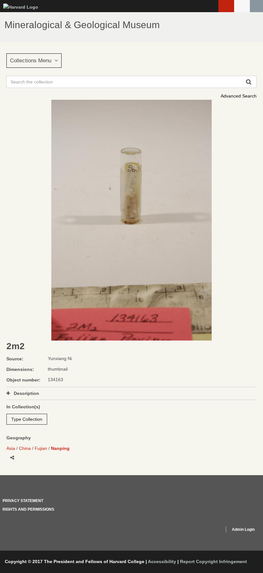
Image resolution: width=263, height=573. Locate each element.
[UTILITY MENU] (242, 6)
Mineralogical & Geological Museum (82, 25)
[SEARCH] (256, 6)
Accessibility (162, 561)
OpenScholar (207, 530)
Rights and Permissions (28, 509)
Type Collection (26, 419)
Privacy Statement (23, 500)
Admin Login (243, 529)
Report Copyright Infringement (213, 561)
